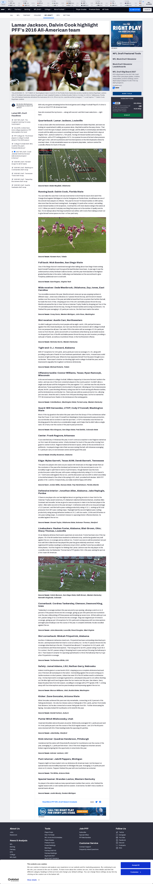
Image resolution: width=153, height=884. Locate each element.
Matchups (48, 848)
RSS (120, 848)
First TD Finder (49, 835)
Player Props (49, 832)
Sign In (147, 9)
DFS (58, 15)
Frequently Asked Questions (88, 849)
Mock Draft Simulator (52, 858)
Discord (121, 843)
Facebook (122, 840)
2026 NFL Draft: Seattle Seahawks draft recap (21, 186)
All (11, 15)
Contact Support (85, 847)
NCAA (3, 4)
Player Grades (49, 840)
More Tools (127, 93)
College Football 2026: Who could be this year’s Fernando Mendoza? (22, 146)
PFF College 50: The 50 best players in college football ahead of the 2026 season (22, 138)
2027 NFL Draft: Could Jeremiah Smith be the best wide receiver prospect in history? (21, 155)
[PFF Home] (3, 10)
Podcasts (122, 845)
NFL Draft (49, 15)
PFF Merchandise (85, 837)
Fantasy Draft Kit (50, 850)
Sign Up (127, 115)
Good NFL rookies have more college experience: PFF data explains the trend (21, 130)
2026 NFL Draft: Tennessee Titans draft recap (22, 174)
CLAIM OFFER (135, 9)
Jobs (11, 832)
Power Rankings (50, 845)
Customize (134, 872)
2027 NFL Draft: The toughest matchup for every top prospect (21, 122)
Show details (32, 880)
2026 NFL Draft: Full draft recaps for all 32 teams (21, 163)
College (37, 15)
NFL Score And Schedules (53, 837)
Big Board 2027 (50, 856)
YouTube (122, 837)
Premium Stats (50, 843)
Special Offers (84, 835)
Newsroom (13, 835)
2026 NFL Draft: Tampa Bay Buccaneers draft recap (22, 180)
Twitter (121, 832)
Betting (66, 15)
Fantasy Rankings (51, 853)
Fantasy (26, 15)
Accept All (135, 865)
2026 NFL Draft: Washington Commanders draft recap (22, 169)
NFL (3, 2)
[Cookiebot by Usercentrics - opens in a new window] (13, 879)
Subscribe (82, 832)
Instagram (122, 835)
